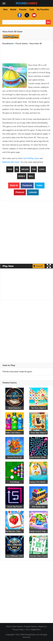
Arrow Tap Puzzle (15, 507)
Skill (31, 176)
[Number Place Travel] (38, 543)
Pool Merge (14, 482)
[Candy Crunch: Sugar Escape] (38, 519)
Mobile (13, 9)
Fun (34, 169)
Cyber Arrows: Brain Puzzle (38, 457)
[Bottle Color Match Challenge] (14, 420)
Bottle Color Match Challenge (14, 433)
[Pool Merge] (14, 470)
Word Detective (14, 408)
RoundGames (8, 43)
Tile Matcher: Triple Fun (14, 531)
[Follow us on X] (26, 15)
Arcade (25, 169)
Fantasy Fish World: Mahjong (38, 482)
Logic (42, 169)
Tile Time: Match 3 (38, 408)
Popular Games (30, 626)
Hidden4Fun (36, 629)
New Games (18, 626)
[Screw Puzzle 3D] (14, 445)
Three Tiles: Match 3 (38, 433)
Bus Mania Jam (38, 507)
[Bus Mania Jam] (38, 494)
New (5, 9)
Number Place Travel (38, 556)
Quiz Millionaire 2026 (14, 556)
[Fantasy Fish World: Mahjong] (38, 470)
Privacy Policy (18, 629)
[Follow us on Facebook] (19, 15)
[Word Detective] (14, 396)
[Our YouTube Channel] (33, 15)
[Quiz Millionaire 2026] (14, 543)
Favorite (39, 266)
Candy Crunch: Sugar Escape (38, 531)
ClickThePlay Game (31, 158)
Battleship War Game (10, 162)
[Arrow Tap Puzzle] (14, 494)
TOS (27, 629)
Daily (31, 9)
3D (17, 169)
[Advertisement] (26, 53)
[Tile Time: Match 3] (38, 396)
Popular (23, 9)
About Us (42, 626)
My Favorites (43, 9)
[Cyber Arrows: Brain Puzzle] (38, 445)
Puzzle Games (22, 43)
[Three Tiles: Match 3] (38, 420)
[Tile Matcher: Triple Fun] (14, 519)
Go (48, 22)
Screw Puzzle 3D (15, 457)
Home (8, 626)
